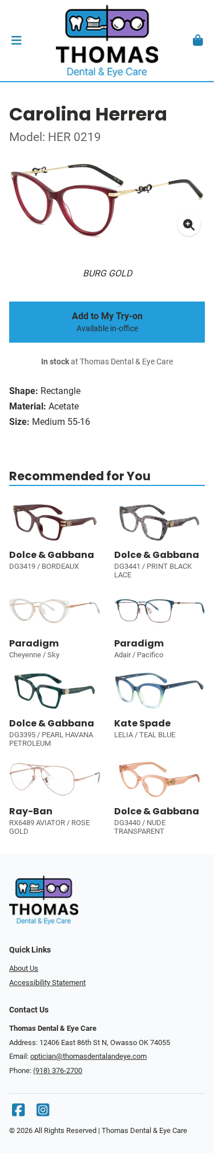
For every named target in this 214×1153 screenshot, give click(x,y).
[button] (16, 40)
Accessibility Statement (47, 982)
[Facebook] (18, 1112)
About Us (23, 968)
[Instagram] (43, 1112)
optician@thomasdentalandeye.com (88, 1056)
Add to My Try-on (107, 322)
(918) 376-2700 (57, 1070)
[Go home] (107, 40)
